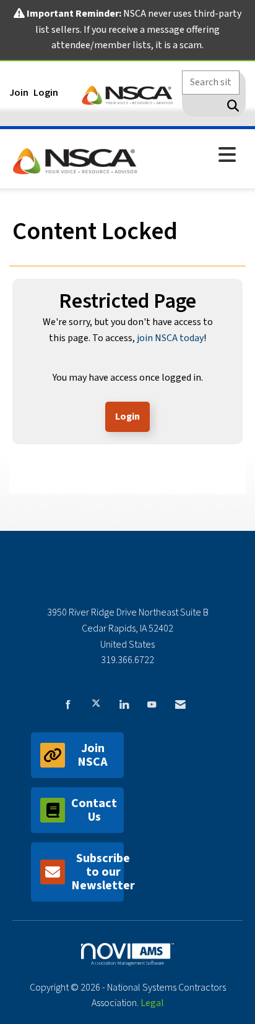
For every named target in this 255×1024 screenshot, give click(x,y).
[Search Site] (231, 106)
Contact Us (94, 810)
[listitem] (20, 92)
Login (127, 416)
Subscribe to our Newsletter (97, 872)
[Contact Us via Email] (180, 703)
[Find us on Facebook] (68, 703)
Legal (152, 1003)
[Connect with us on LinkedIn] (124, 703)
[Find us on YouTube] (152, 703)
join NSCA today (170, 338)
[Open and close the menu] (191, 156)
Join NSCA (92, 755)
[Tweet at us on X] (96, 703)
